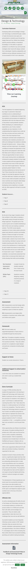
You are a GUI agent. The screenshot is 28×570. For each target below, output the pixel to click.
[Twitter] (14, 8)
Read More (14, 567)
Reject (22, 564)
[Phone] (9, 8)
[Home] (1, 23)
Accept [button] (17, 564)
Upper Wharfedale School (14, 4)
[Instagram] (22, 8)
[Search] (25, 12)
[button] (14, 17)
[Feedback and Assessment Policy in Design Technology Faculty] (14, 548)
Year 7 (6, 198)
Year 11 (6, 294)
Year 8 (6, 201)
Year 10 (6, 291)
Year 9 (6, 204)
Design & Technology (15, 23)
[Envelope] (5, 8)
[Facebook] (18, 8)
